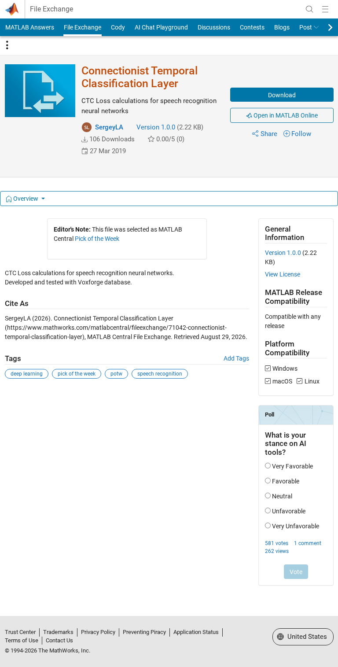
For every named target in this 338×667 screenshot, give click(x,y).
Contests (252, 27)
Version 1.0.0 (155, 127)
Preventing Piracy (144, 632)
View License (282, 274)
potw (116, 374)
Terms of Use (21, 640)
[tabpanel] (169, 407)
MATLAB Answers (29, 27)
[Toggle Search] (309, 9)
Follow (301, 134)
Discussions (214, 27)
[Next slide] (323, 27)
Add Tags (236, 358)
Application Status (196, 632)
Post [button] (305, 27)
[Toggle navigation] (7, 45)
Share (269, 134)
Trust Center (20, 632)
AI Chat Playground (161, 27)
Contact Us (59, 640)
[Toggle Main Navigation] (325, 9)
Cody (118, 27)
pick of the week (77, 374)
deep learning (27, 374)
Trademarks (58, 632)
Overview (26, 198)
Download (282, 95)
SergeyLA (109, 127)
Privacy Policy (98, 632)
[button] (84, 139)
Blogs (282, 27)
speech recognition (159, 374)
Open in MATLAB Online (285, 115)
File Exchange (51, 9)
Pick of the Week (97, 238)
